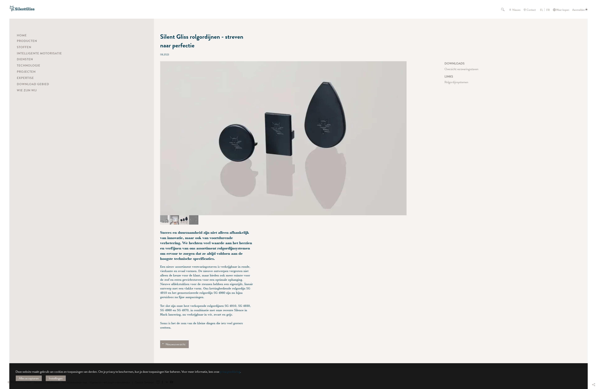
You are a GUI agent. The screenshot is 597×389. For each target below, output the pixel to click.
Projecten (26, 71)
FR (548, 10)
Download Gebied (33, 84)
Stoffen (24, 47)
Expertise (25, 78)
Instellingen (56, 378)
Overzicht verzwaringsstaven (461, 69)
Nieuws (516, 10)
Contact (531, 10)
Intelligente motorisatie (39, 53)
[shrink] (153, 182)
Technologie (28, 65)
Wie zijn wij (27, 90)
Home (22, 35)
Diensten (25, 59)
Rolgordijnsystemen (456, 82)
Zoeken (504, 9)
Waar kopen (562, 10)
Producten (27, 41)
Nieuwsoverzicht (175, 344)
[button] (164, 220)
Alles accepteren (29, 378)
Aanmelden (578, 10)
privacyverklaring (230, 371)
